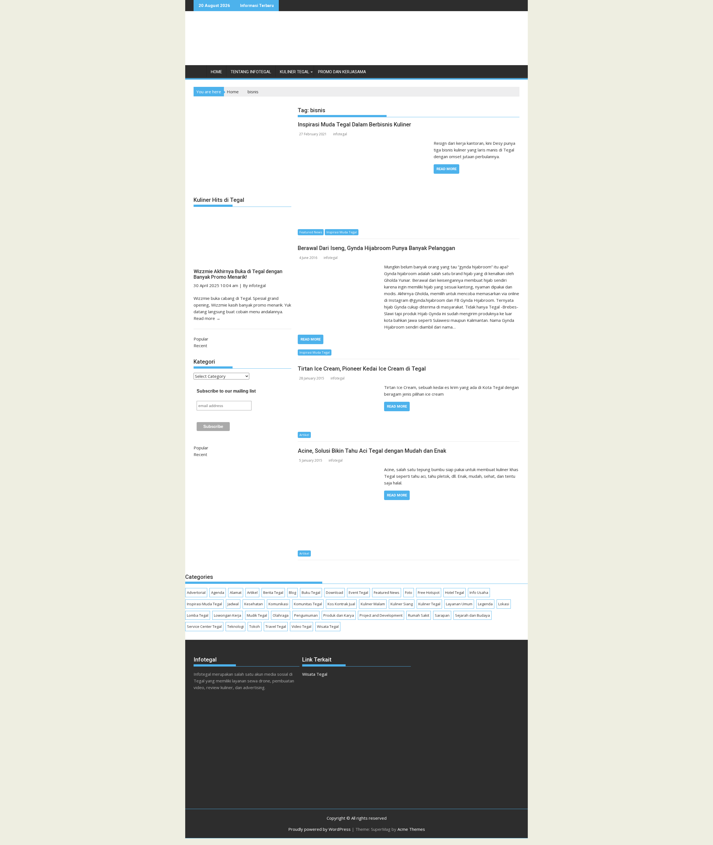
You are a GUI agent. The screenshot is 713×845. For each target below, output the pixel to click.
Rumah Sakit (418, 615)
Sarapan (442, 615)
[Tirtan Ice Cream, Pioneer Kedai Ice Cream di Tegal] (339, 387)
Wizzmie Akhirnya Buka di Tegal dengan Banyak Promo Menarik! (238, 274)
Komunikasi (278, 603)
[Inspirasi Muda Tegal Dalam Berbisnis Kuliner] (364, 143)
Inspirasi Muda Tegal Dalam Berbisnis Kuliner (354, 124)
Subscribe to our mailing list (226, 391)
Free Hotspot (428, 592)
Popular (201, 339)
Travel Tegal (275, 626)
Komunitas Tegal (308, 603)
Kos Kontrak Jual (341, 603)
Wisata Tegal (328, 626)
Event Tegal (358, 592)
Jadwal (233, 603)
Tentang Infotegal (251, 71)
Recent (200, 345)
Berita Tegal (273, 592)
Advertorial (196, 592)
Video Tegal (301, 626)
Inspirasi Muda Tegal (341, 232)
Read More (446, 169)
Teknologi (235, 626)
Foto (408, 592)
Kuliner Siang (401, 603)
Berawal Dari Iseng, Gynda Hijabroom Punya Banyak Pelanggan (376, 248)
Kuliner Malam (373, 603)
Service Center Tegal (204, 626)
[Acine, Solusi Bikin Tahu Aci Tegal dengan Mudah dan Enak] (339, 469)
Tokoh (254, 626)
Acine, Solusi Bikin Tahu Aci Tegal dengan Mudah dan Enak (372, 450)
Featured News (310, 232)
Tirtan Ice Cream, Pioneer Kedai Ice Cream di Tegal (362, 368)
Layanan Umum (459, 603)
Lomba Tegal (197, 615)
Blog (292, 592)
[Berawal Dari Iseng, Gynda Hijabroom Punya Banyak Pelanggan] (339, 267)
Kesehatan (253, 603)
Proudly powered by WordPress (319, 829)
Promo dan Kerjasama (342, 71)
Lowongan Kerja (227, 615)
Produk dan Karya (338, 615)
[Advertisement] (418, 44)
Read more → (207, 318)
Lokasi (503, 603)
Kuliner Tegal (294, 71)
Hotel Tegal (454, 592)
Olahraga (281, 615)
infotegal (340, 134)
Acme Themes (411, 829)
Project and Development (381, 615)
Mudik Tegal (257, 615)
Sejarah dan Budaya (472, 615)
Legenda (485, 603)
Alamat (235, 592)
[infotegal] (199, 73)
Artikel (304, 435)
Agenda (217, 592)
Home (216, 71)
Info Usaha (479, 592)
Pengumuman (306, 615)
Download (334, 592)
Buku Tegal (311, 592)
